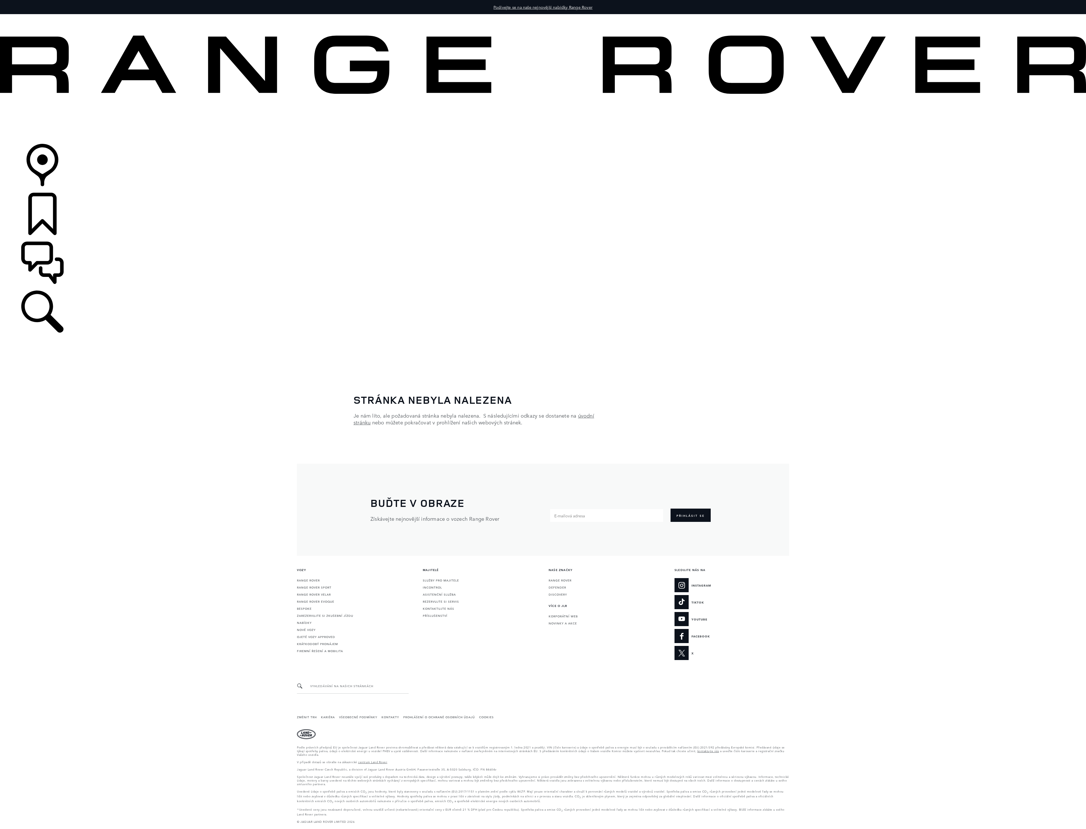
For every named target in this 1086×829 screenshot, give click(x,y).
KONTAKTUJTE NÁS (438, 608)
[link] (543, 119)
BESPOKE (304, 608)
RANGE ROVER (308, 580)
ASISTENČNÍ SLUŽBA (439, 594)
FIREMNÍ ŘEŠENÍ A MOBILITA (320, 650)
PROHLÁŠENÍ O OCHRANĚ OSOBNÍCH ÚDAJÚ (439, 717)
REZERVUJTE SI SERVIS (441, 601)
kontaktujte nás (708, 750)
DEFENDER (557, 587)
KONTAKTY (390, 717)
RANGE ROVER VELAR (314, 594)
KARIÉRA (328, 717)
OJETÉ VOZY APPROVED (316, 636)
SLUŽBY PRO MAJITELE (441, 580)
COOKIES (486, 717)
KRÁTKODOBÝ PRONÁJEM (317, 643)
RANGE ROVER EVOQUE (315, 601)
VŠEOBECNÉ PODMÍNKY (358, 717)
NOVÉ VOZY (306, 629)
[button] (543, 16)
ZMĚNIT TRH (307, 717)
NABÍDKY (304, 622)
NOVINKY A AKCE (563, 623)
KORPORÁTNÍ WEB (563, 616)
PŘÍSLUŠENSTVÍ (435, 615)
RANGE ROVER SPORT (314, 587)
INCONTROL (432, 587)
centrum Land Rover (372, 761)
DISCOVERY (558, 594)
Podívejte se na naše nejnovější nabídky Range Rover (543, 7)
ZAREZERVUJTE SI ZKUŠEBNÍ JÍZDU (325, 615)
